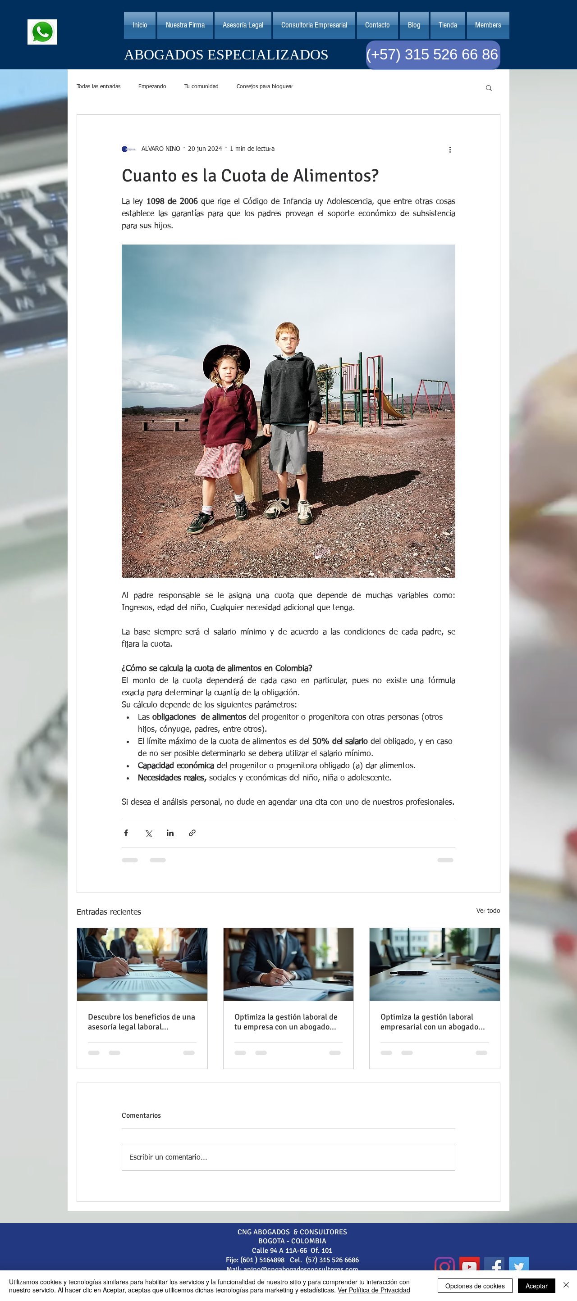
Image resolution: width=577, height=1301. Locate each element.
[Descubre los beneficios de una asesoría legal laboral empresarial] (142, 964)
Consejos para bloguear (265, 87)
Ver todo (488, 911)
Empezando (152, 87)
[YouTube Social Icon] (469, 1267)
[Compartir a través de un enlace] (192, 833)
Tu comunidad (201, 87)
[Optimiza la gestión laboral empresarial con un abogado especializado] (435, 964)
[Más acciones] (449, 149)
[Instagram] (445, 1267)
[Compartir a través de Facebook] (126, 833)
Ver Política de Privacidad (374, 1289)
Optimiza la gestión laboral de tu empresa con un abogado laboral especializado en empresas (286, 1022)
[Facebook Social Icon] (494, 1267)
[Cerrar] (566, 1286)
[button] (243, 25)
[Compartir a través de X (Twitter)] (148, 833)
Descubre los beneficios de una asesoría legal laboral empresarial (141, 1022)
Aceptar (537, 1285)
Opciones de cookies (475, 1285)
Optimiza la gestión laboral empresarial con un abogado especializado (429, 1022)
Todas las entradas (98, 87)
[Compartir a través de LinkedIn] (170, 833)
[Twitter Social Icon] (519, 1267)
